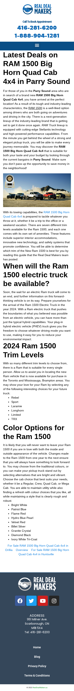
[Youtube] (43, 601)
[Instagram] (54, 601)
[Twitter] (31, 601)
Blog (37, 656)
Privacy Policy (37, 666)
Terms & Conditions (37, 675)
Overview (22, 550)
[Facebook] (20, 601)
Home (37, 647)
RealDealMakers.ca (40, 688)
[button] (37, 45)
